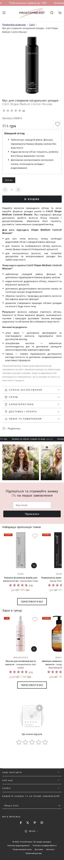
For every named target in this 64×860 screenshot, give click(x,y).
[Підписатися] (60, 805)
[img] (11, 111)
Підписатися (32, 514)
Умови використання (22, 849)
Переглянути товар (34, 565)
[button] (52, 12)
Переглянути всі (32, 601)
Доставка (39, 849)
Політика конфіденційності (45, 845)
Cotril (32, 24)
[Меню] (4, 12)
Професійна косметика (14, 24)
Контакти (50, 849)
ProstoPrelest (26, 841)
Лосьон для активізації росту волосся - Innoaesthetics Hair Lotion (20, 664)
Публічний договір (33, 853)
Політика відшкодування (18, 845)
